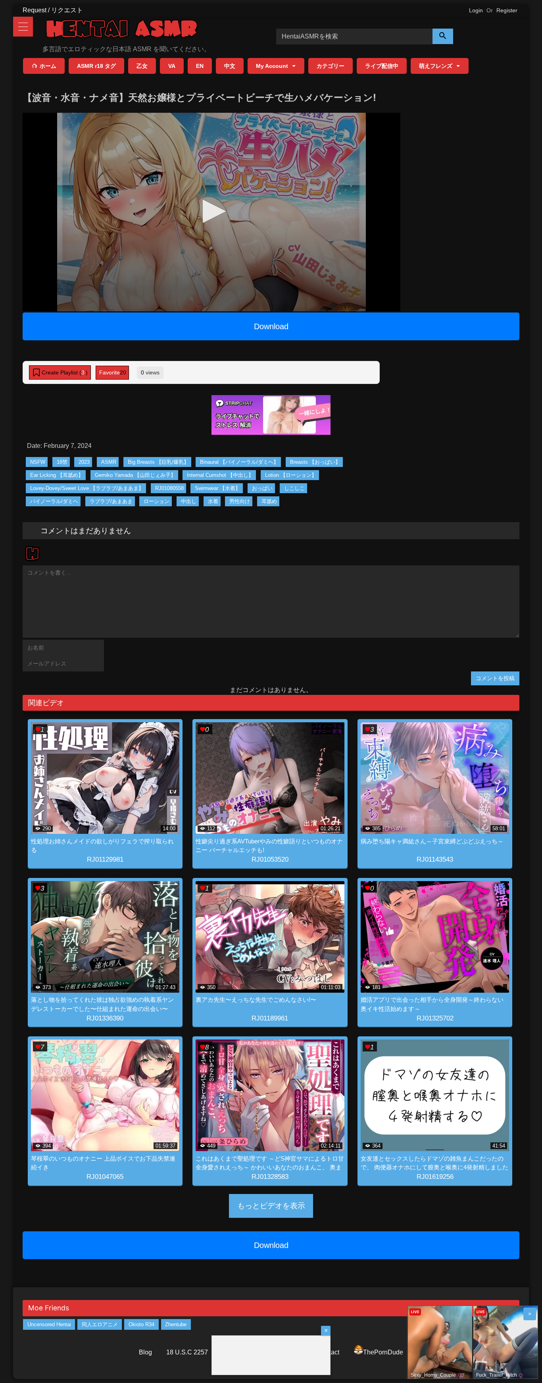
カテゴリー (330, 66)
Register (506, 10)
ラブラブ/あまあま (111, 501)
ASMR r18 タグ (96, 66)
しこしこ (294, 488)
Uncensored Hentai (49, 1324)
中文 (229, 66)
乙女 (142, 66)
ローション (156, 501)
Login (476, 10)
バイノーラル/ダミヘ (54, 501)
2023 (84, 462)
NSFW (37, 462)
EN (200, 66)
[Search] (442, 36)
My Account (272, 66)
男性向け (239, 501)
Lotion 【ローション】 (291, 475)
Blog (145, 1352)
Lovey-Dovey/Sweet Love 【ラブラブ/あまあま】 (87, 488)
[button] (211, 211)
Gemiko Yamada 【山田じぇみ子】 (135, 475)
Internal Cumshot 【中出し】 (220, 475)
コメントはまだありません (85, 530)
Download (271, 326)
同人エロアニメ (100, 1324)
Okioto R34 (141, 1324)
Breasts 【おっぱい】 (315, 462)
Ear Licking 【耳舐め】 (56, 475)
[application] (211, 212)
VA (171, 66)
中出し (188, 501)
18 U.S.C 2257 (187, 1352)
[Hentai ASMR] (121, 30)
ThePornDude (383, 1352)
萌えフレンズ (435, 66)
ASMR (108, 462)
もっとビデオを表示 (271, 1206)
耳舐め (269, 501)
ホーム (48, 66)
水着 (213, 501)
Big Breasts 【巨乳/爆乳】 (158, 462)
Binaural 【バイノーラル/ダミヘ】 (239, 462)
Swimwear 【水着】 (217, 488)
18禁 (62, 462)
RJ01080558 (169, 488)
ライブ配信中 (381, 66)
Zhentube (175, 1324)
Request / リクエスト (53, 10)
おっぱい (262, 488)
